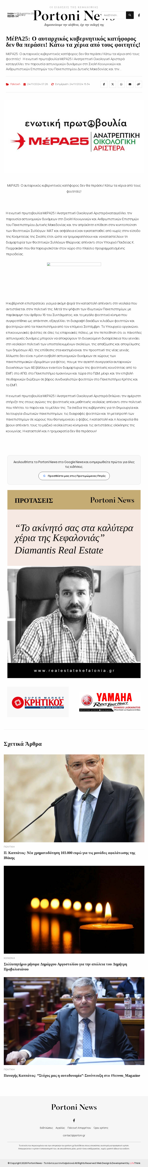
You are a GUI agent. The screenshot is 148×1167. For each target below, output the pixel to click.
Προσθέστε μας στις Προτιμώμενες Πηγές (74, 476)
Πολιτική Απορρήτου (79, 1127)
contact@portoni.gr (74, 1135)
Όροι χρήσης (100, 1127)
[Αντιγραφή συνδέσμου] (138, 84)
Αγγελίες (60, 1127)
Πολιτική (15, 84)
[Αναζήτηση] (130, 15)
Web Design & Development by (118, 1163)
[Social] (139, 15)
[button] (16, 15)
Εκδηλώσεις (46, 1127)
